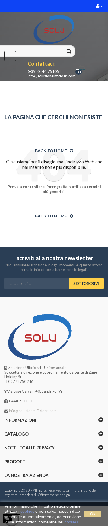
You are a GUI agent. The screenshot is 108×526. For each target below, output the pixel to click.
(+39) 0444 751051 (44, 71)
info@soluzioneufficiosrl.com (51, 76)
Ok (92, 514)
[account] (100, 5)
